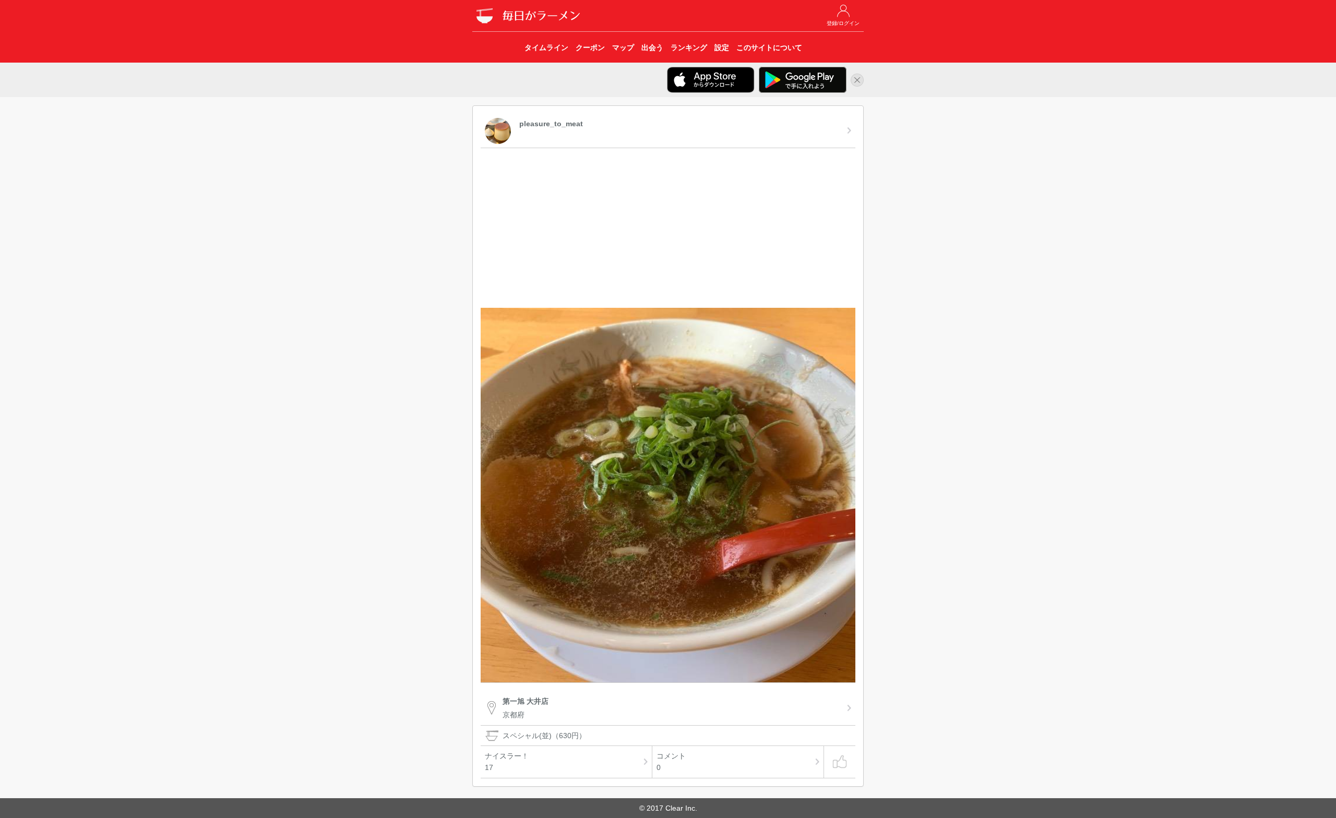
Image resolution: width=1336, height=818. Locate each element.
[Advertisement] (668, 230)
